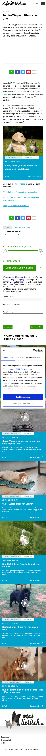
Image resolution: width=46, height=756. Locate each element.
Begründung (8, 312)
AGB (3, 743)
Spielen (6, 12)
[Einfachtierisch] (14, 3)
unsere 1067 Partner (18, 369)
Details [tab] (20, 357)
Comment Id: (8, 297)
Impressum (5, 737)
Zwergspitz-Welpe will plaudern (16, 206)
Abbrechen (8, 327)
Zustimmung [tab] (8, 357)
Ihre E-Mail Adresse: (12, 304)
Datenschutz (6, 740)
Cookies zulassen (23, 397)
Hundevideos (19, 184)
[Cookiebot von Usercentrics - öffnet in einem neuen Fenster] (33, 350)
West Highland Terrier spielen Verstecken (20, 192)
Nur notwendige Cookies (23, 404)
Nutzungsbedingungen (16, 279)
